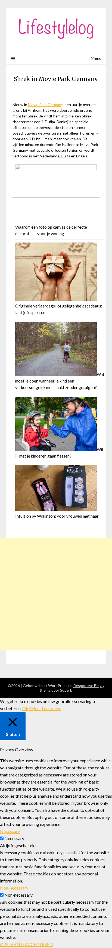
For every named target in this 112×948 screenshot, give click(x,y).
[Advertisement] (56, 594)
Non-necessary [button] (14, 887)
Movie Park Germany (45, 104)
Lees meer (51, 708)
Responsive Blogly (88, 685)
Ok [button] (25, 708)
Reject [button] (35, 708)
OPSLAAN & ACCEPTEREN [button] (26, 944)
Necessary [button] (10, 831)
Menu (96, 58)
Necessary (14, 838)
